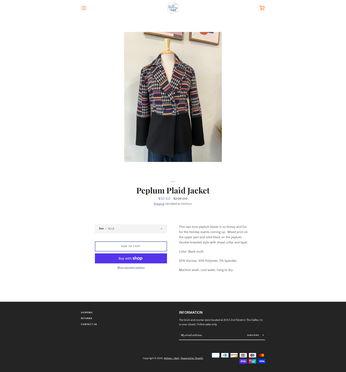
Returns (86, 318)
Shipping (159, 203)
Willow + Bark (171, 358)
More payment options (131, 267)
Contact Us (89, 324)
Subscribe (253, 335)
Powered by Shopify (192, 358)
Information (191, 313)
